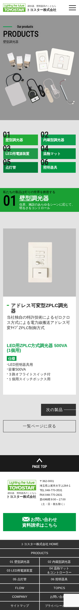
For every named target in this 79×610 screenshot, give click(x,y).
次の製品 (54, 410)
